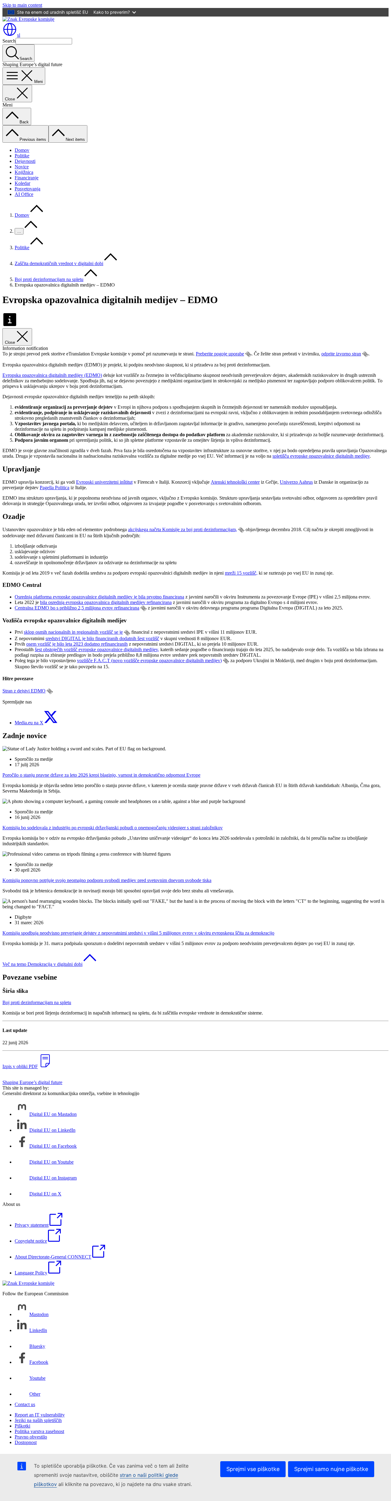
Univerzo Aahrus (296, 482)
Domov (22, 150)
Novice (22, 166)
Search (9, 40)
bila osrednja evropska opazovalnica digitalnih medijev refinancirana (106, 602)
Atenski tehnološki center (235, 482)
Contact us (25, 1404)
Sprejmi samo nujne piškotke (331, 1469)
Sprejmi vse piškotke (253, 1469)
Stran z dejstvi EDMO (24, 690)
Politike (22, 155)
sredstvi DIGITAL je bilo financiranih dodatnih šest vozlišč (102, 638)
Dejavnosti (25, 161)
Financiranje (26, 177)
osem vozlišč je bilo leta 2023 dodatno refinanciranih (77, 644)
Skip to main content (22, 5)
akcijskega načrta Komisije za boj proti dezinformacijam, (182, 529)
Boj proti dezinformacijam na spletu (49, 279)
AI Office (24, 194)
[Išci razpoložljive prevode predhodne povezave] (248, 354)
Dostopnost (26, 1442)
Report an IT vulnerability (40, 1414)
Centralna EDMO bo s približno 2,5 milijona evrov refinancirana (77, 607)
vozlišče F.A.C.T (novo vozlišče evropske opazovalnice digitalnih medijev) (149, 660)
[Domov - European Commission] (28, 19)
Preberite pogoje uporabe (220, 353)
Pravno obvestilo (31, 1436)
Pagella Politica (54, 487)
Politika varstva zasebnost (39, 1431)
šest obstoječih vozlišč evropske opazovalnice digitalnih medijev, (97, 649)
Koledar (22, 183)
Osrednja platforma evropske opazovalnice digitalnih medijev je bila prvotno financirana (99, 596)
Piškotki (22, 1425)
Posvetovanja (27, 188)
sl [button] (18, 35)
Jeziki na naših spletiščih (38, 1420)
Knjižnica (24, 172)
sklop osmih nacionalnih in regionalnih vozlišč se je (73, 632)
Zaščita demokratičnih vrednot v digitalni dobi (59, 263)
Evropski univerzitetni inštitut (104, 482)
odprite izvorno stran (341, 353)
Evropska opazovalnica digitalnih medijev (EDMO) (52, 375)
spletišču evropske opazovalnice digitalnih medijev (321, 456)
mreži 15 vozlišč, (241, 573)
